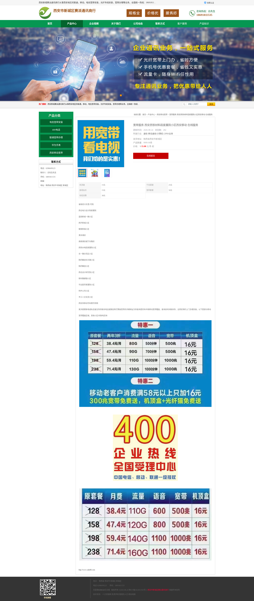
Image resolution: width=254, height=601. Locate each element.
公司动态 (138, 23)
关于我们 (116, 23)
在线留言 (151, 156)
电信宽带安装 (56, 122)
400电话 (56, 130)
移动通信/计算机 (155, 134)
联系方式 (160, 23)
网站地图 (132, 594)
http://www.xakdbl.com (87, 570)
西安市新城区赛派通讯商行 (158, 590)
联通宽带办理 (56, 137)
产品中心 (72, 23)
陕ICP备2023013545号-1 (138, 590)
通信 (145, 134)
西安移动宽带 (56, 153)
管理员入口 (123, 594)
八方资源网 (106, 594)
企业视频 (94, 23)
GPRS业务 (168, 134)
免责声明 (115, 594)
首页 (49, 23)
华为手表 (56, 145)
